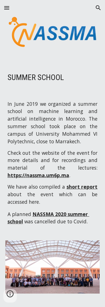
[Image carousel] (52, 270)
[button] (6, 7)
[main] (52, 78)
